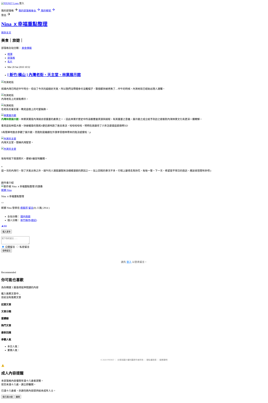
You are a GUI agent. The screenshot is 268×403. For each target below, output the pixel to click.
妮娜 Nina (6, 190)
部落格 (11, 58)
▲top (4, 225)
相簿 (9, 54)
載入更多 (6, 232)
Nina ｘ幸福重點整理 (24, 24)
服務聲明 (163, 360)
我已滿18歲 (7, 397)
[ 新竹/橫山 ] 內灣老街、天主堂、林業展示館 (44, 75)
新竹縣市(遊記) (28, 220)
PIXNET (110, 360)
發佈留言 (6, 250)
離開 (18, 397)
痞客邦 (24, 208)
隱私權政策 (151, 360)
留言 (30, 208)
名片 (9, 61)
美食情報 (27, 48)
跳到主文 (6, 32)
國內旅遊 (25, 216)
